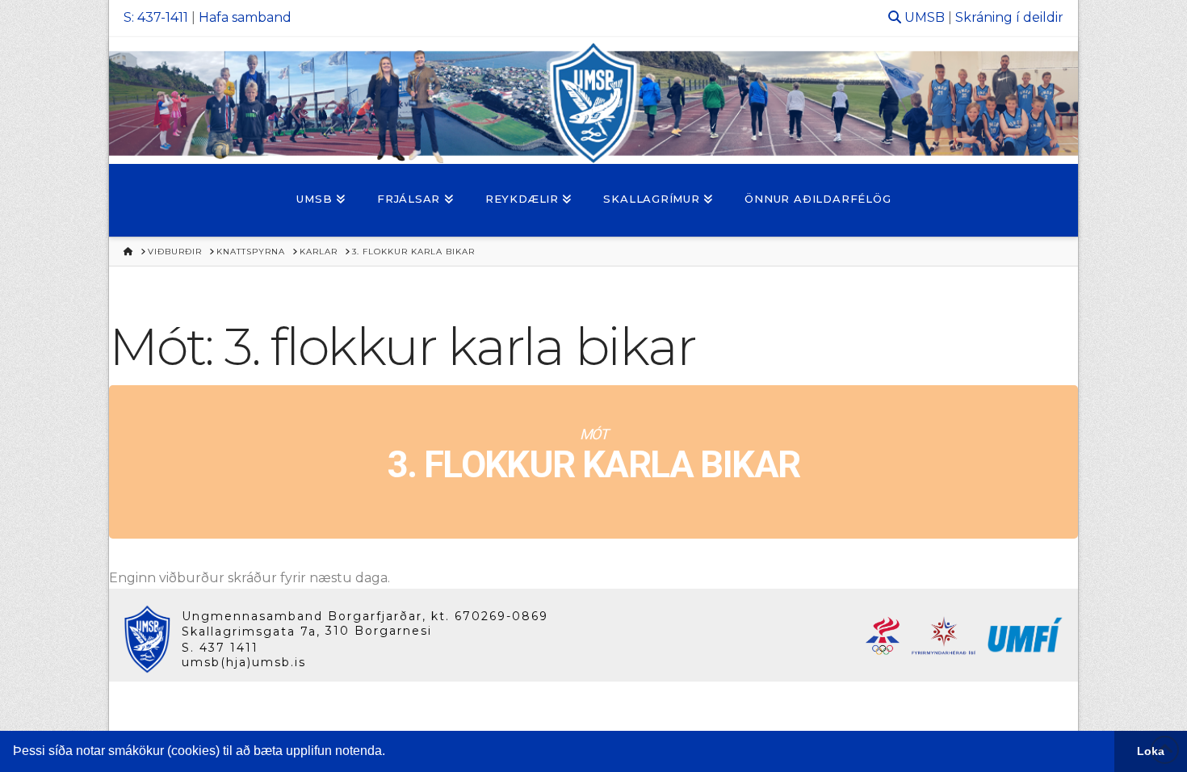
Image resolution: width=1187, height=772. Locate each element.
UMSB (924, 17)
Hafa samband (245, 17)
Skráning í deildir (1009, 17)
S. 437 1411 (220, 647)
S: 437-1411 (156, 17)
